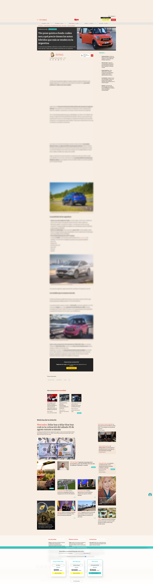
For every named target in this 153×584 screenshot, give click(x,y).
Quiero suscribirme (58, 573)
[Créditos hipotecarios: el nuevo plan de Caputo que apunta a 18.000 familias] (87, 484)
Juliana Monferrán (59, 54)
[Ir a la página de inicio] (43, 19)
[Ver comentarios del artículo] (63, 60)
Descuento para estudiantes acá (82, 547)
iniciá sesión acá (86, 553)
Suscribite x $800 (105, 19)
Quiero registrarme (71, 368)
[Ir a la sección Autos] (76, 20)
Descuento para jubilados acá (70, 547)
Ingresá (113, 19)
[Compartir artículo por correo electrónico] (61, 60)
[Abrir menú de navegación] (37, 19)
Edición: (111, 16)
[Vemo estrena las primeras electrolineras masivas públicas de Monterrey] (64, 398)
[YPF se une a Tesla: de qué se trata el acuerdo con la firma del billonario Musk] (76, 398)
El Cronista (40, 25)
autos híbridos (59, 379)
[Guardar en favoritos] (92, 55)
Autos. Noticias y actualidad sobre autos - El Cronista (55, 25)
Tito (69, 379)
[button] (150, 494)
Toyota (65, 379)
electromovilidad (71, 25)
